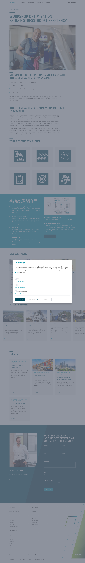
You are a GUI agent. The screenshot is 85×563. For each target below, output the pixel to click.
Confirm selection (32, 299)
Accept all (19, 299)
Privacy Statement (60, 270)
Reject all (45, 299)
